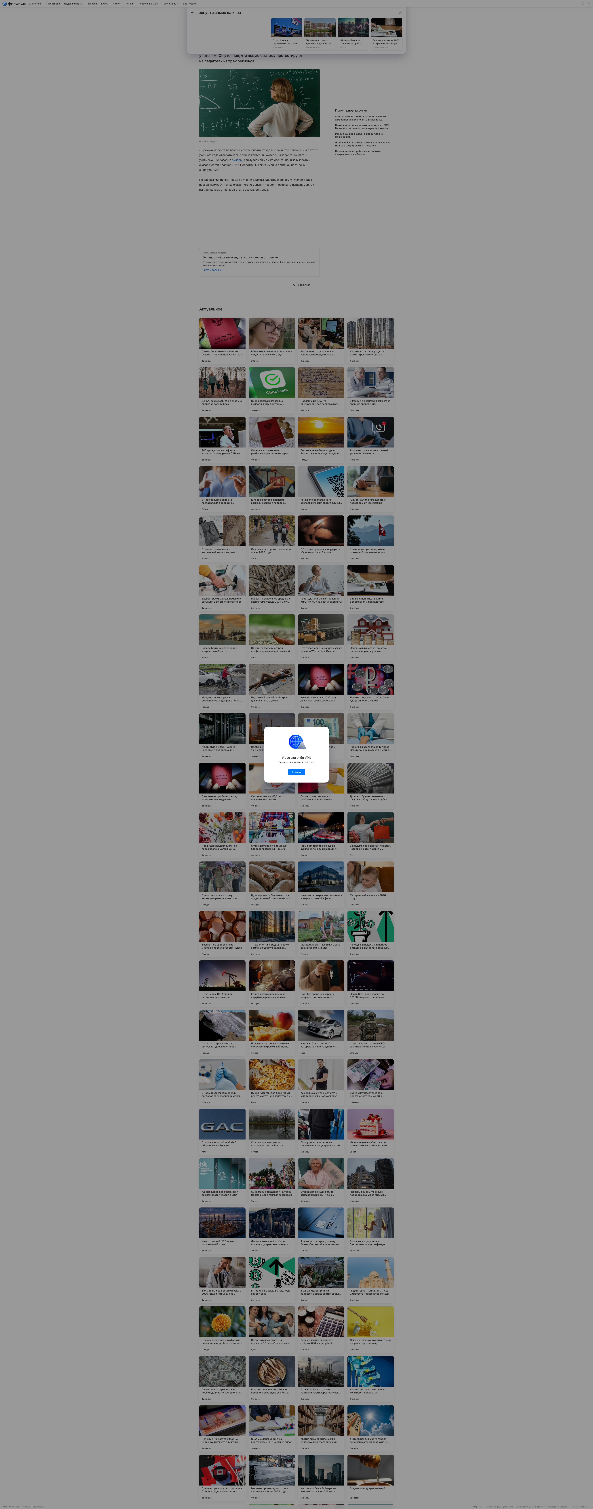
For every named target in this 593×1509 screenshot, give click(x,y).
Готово (296, 772)
